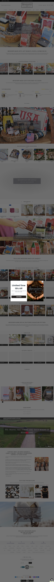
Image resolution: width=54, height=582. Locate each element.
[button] (52, 580)
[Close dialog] (42, 281)
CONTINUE (18, 296)
